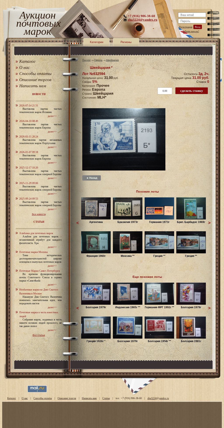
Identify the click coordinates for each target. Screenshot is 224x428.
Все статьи (39, 335)
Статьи (106, 398)
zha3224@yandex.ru (142, 19)
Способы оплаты (35, 73)
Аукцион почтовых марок (37, 24)
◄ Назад (91, 177)
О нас (24, 67)
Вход (197, 27)
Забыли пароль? (190, 31)
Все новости (39, 214)
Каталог (27, 61)
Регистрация (185, 27)
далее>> (52, 116)
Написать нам (32, 85)
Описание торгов (35, 79)
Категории (96, 42)
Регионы (126, 42)
